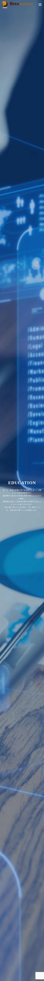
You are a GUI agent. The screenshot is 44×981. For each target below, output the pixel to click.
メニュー (40, 4)
